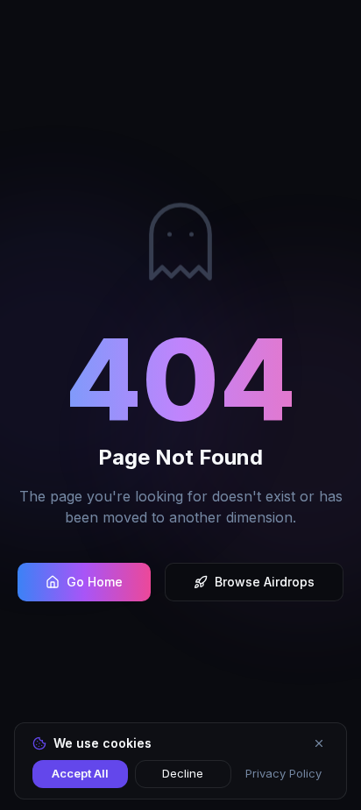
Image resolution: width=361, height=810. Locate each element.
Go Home (95, 581)
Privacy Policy (283, 773)
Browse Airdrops (265, 581)
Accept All (80, 773)
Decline (182, 773)
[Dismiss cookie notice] (319, 743)
